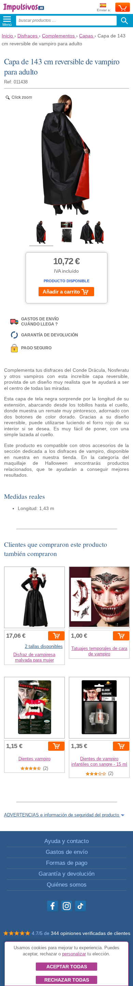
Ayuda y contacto (66, 841)
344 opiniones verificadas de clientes (90, 933)
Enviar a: (104, 10)
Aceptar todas (66, 966)
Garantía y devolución (66, 874)
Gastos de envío (67, 852)
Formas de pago (66, 863)
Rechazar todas (66, 980)
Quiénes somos (67, 884)
